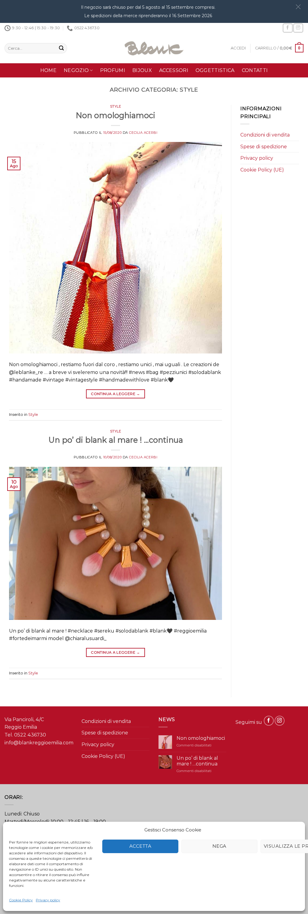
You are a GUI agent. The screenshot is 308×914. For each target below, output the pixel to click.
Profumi (112, 70)
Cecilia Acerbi (143, 132)
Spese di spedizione (263, 146)
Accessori (173, 70)
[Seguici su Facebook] (287, 28)
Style (115, 106)
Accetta (140, 846)
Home (48, 70)
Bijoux (142, 70)
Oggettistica (215, 70)
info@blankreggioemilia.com (39, 743)
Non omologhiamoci (115, 115)
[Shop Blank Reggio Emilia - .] (154, 48)
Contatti (255, 70)
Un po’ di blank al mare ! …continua (115, 439)
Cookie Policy (21, 900)
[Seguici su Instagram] (298, 28)
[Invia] (61, 48)
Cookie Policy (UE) (262, 170)
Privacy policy (48, 900)
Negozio (76, 70)
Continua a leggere (115, 393)
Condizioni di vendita (265, 135)
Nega (219, 846)
